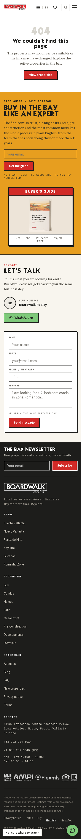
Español (66, 820)
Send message (24, 422)
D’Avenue (10, 643)
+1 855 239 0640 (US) (21, 750)
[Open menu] (74, 7)
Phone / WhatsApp (21, 369)
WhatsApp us (23, 318)
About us (10, 664)
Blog (7, 672)
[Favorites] (55, 7)
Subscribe (64, 465)
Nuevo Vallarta (14, 531)
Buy (6, 585)
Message (14, 385)
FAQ (6, 680)
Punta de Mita (13, 540)
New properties (14, 688)
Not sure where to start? (22, 832)
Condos (9, 593)
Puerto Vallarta (14, 523)
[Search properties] (66, 7)
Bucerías (10, 556)
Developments (14, 635)
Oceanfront (11, 618)
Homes (8, 602)
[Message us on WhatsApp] (72, 830)
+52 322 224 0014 (18, 741)
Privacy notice (13, 697)
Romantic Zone (14, 564)
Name (12, 337)
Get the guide (18, 166)
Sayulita (9, 548)
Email (13, 353)
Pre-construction (15, 626)
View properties (40, 75)
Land (7, 610)
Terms (8, 705)
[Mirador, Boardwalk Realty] (15, 7)
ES (46, 7)
